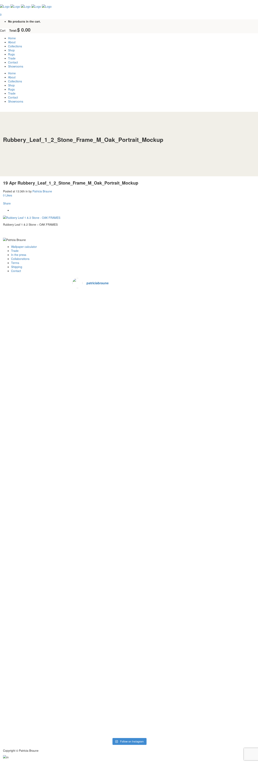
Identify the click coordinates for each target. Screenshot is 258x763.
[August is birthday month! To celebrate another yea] (167, 501)
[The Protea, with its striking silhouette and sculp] (129, 327)
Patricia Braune (42, 191)
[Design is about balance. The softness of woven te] (90, 650)
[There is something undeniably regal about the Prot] (167, 339)
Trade (15, 251)
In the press (18, 255)
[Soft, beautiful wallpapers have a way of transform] (129, 507)
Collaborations (20, 259)
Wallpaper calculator (24, 247)
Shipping (16, 267)
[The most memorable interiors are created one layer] (129, 662)
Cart (3, 30)
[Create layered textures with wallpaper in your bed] (167, 628)
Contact (16, 271)
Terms (15, 263)
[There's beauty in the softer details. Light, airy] (90, 359)
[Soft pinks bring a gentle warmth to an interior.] (90, 491)
